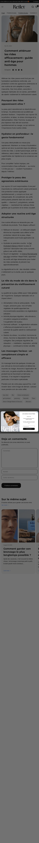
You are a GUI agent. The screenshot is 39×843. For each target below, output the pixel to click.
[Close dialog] (37, 412)
